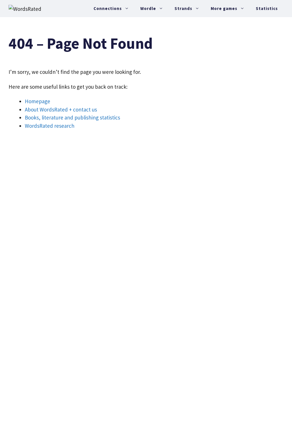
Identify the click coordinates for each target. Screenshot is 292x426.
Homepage (37, 101)
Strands (183, 8)
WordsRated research (49, 125)
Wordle (148, 8)
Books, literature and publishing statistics (72, 117)
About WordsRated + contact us (61, 109)
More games (224, 8)
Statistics (267, 8)
